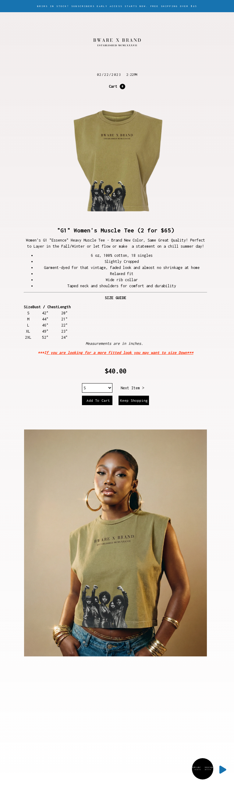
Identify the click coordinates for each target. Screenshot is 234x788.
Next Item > (132, 388)
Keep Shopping (134, 400)
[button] (117, 86)
